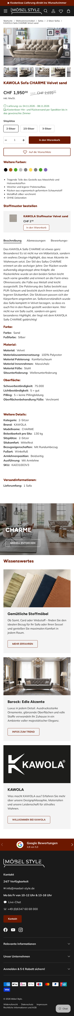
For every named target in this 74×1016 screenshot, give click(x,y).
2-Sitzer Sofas (53, 21)
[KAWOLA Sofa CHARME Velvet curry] (30, 170)
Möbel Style (16, 999)
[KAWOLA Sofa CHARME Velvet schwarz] (5, 170)
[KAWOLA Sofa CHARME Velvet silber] (20, 170)
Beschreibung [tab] (12, 240)
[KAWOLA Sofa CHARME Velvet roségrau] (35, 170)
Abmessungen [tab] (36, 240)
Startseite (8, 21)
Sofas (40, 21)
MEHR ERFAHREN (22, 643)
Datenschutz (27, 1004)
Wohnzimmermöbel (25, 21)
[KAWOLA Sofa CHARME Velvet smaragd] (40, 170)
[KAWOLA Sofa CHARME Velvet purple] (45, 170)
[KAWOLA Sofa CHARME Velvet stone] (25, 170)
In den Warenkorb (49, 140)
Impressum (42, 1004)
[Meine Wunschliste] (61, 10)
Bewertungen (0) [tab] (62, 240)
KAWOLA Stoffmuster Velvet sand (45, 216)
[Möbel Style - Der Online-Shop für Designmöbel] (26, 11)
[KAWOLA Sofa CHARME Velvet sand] (10, 170)
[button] (68, 11)
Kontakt (12, 918)
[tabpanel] (37, 371)
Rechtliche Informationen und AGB (19, 1007)
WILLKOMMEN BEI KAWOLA (29, 819)
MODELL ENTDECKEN (22, 543)
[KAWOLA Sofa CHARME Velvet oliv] (15, 170)
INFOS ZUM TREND (23, 731)
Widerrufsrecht (10, 1004)
